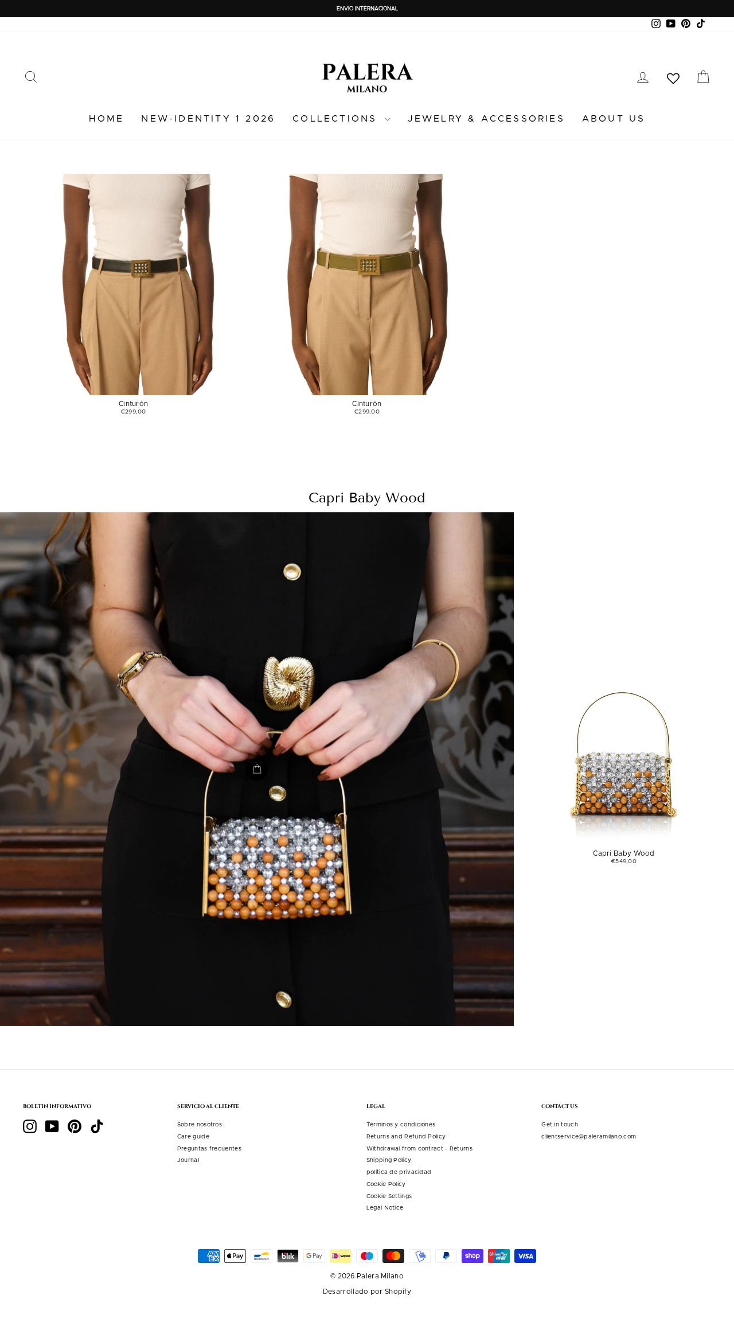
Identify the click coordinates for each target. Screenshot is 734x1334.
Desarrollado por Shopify (367, 1291)
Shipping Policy (389, 1160)
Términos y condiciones (401, 1125)
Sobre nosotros (199, 1125)
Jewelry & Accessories (486, 118)
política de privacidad (399, 1172)
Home (106, 118)
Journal (188, 1160)
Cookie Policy (386, 1184)
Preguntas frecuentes (209, 1149)
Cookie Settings (389, 1196)
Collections (336, 118)
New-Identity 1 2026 (208, 118)
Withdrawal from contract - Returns (419, 1149)
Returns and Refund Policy (406, 1137)
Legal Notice (385, 1208)
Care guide (193, 1137)
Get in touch (559, 1125)
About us (614, 118)
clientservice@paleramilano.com (588, 1137)
